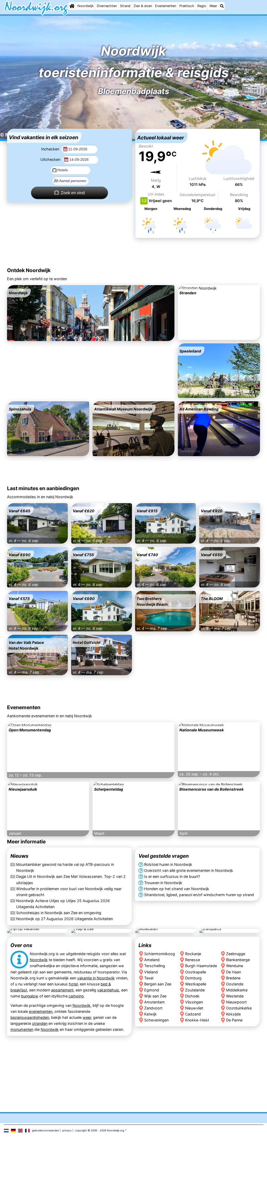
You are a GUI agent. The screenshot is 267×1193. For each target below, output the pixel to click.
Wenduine (234, 965)
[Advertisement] (133, 253)
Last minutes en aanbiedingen (43, 488)
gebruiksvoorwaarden (45, 1130)
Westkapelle (195, 984)
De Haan (233, 971)
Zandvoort (153, 1008)
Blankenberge (238, 959)
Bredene (233, 977)
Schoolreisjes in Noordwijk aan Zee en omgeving (58, 912)
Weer (213, 6)
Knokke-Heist (197, 1020)
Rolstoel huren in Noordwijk (168, 864)
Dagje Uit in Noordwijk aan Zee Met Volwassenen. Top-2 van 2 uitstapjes (71, 879)
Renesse (192, 959)
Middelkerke (237, 990)
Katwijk (150, 1014)
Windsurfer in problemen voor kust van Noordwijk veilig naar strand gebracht (69, 891)
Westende (235, 996)
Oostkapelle (195, 971)
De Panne (234, 1020)
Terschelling (154, 965)
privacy (67, 1130)
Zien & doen (143, 6)
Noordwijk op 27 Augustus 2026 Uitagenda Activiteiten (64, 918)
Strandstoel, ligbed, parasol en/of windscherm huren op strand (199, 894)
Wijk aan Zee (155, 996)
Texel (148, 977)
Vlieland (151, 971)
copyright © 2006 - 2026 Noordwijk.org (99, 1130)
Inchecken (50, 149)
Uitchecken (50, 159)
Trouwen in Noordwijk (163, 882)
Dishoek (192, 996)
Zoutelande (195, 990)
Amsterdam (154, 1002)
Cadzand (193, 1014)
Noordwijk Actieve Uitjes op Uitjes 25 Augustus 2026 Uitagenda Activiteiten (63, 903)
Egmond (151, 990)
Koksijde (233, 1014)
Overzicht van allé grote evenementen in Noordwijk (188, 870)
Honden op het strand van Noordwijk (176, 888)
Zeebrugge (235, 953)
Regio (201, 6)
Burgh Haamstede (201, 965)
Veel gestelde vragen (163, 856)
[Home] (72, 6)
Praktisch (186, 6)
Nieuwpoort (236, 1002)
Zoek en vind (73, 193)
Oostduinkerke (239, 1008)
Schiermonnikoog (159, 953)
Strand (125, 6)
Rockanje (193, 953)
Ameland (152, 959)
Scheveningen (156, 1020)
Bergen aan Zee (157, 984)
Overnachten (107, 6)
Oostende (235, 984)
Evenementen (165, 6)
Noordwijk (85, 6)
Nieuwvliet (194, 1008)
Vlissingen (194, 1002)
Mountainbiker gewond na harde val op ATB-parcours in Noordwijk (65, 867)
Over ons (21, 945)
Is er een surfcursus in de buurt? (172, 876)
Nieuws (19, 856)
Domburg (193, 977)
